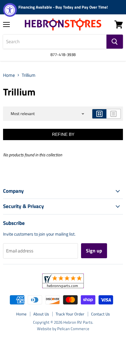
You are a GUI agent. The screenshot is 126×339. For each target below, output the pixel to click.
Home (9, 75)
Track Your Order (70, 314)
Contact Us (100, 314)
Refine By (63, 134)
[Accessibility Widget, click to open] (10, 10)
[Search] (114, 42)
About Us (41, 314)
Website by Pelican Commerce (63, 329)
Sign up (94, 250)
